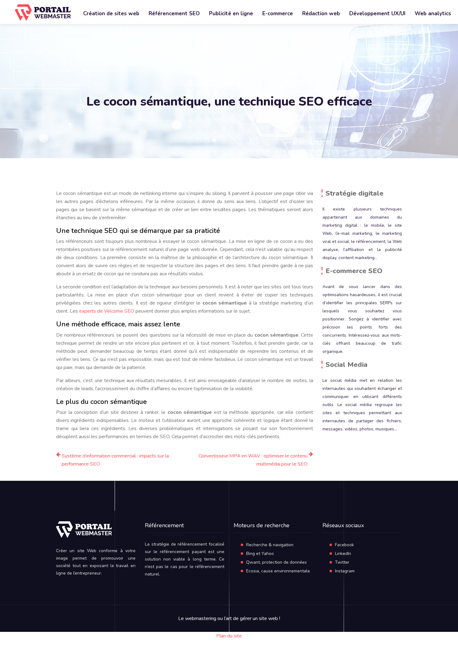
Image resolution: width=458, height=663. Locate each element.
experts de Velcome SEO (106, 311)
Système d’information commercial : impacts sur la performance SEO (115, 459)
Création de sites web (111, 13)
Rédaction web (321, 13)
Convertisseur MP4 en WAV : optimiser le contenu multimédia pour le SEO (253, 459)
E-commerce (277, 13)
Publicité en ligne (231, 13)
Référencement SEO (174, 13)
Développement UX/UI (377, 13)
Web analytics (433, 13)
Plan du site (229, 635)
